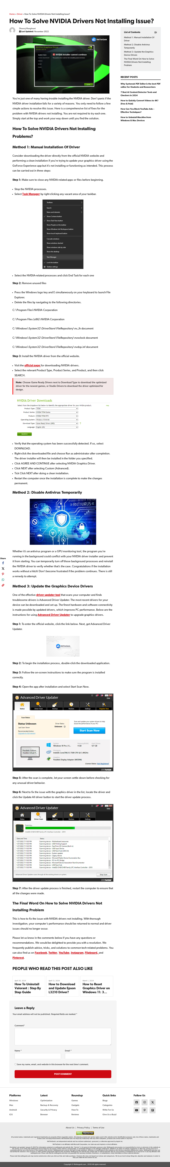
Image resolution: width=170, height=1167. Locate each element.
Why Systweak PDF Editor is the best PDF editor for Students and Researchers (140, 85)
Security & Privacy (48, 1110)
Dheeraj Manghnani (27, 29)
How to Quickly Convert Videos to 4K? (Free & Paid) (139, 102)
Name (18, 1051)
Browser (44, 1115)
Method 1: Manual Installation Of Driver (139, 39)
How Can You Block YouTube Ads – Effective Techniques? (137, 110)
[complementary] (3, 586)
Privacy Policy (83, 1128)
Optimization (46, 1101)
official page (32, 365)
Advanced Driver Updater (54, 615)
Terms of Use (98, 1128)
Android (13, 1110)
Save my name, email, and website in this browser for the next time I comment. (53, 1064)
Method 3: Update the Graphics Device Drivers (138, 53)
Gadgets (75, 1105)
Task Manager (31, 194)
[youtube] (137, 1110)
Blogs (105, 1101)
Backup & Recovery (49, 1105)
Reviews (75, 1115)
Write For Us (108, 1110)
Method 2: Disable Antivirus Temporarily (137, 46)
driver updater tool (48, 595)
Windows (13, 1101)
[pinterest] (3, 574)
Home (12, 14)
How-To (74, 1110)
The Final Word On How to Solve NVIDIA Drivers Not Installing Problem (139, 62)
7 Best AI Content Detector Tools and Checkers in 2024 (139, 93)
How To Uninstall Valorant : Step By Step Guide (28, 988)
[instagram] (145, 1102)
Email (68, 1051)
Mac (11, 1105)
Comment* (20, 1026)
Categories (107, 1105)
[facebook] (3, 563)
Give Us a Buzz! (110, 1115)
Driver (19, 14)
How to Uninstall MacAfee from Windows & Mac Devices (136, 119)
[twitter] (3, 568)
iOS (11, 1115)
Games (74, 1101)
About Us (70, 1128)
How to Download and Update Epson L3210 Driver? (62, 988)
